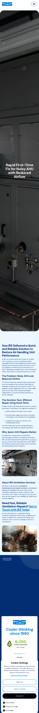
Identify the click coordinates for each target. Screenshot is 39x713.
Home (19, 657)
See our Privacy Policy (19, 675)
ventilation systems (12, 361)
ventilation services (26, 494)
